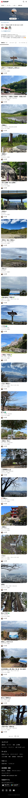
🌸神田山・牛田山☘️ (6, 355)
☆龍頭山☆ (4, 154)
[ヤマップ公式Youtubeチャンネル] (14, 790)
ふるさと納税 (4, 756)
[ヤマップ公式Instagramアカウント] (10, 790)
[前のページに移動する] (15, 736)
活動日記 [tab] (4, 42)
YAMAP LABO (20, 756)
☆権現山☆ (4, 527)
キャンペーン (11, 747)
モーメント (9, 744)
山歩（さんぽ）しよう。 (20, 747)
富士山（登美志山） (6, 698)
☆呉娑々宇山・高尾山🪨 (7, 726)
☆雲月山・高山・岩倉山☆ (8, 240)
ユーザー (9, 5)
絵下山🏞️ (3, 412)
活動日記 (3, 744)
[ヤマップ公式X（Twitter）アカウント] (6, 790)
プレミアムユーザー (5, 22)
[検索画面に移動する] (23, 1)
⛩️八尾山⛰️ (4, 498)
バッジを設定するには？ (6, 31)
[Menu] (18, 18)
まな (14, 5)
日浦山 (3, 584)
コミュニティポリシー (6, 773)
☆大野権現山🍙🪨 (6, 469)
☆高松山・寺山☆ (5, 441)
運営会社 (3, 770)
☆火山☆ (3, 555)
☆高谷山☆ (4, 211)
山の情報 (18, 744)
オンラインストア (14, 754)
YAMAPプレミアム (5, 754)
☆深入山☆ (4, 269)
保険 (9, 756)
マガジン (21, 754)
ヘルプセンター (11, 763)
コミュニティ (4, 747)
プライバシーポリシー (16, 770)
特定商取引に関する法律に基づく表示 (9, 775)
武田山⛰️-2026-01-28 (7, 642)
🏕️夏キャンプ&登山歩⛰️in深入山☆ (10, 68)
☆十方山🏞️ (4, 326)
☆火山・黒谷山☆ (5, 383)
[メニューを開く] (26, 1)
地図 (14, 744)
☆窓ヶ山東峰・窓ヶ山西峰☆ (8, 182)
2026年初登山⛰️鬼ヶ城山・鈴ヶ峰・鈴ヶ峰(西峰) (14, 669)
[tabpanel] (14, 391)
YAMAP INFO (4, 763)
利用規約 (8, 770)
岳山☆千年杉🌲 (5, 613)
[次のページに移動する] (18, 736)
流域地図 (14, 756)
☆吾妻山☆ (4, 125)
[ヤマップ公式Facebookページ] (3, 790)
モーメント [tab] (13, 42)
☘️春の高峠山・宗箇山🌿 (7, 297)
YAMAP (2, 5)
